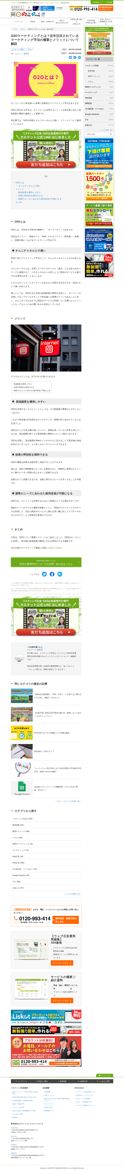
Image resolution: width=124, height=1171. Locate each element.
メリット (20, 188)
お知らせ (99, 125)
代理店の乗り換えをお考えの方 (76, 21)
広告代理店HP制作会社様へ (91, 21)
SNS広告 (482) (18, 862)
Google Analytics (99, 114)
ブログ (15, 29)
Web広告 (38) (17, 856)
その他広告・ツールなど (99, 108)
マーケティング (99, 92)
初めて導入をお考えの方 (62, 21)
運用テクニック (100, 76)
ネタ (99, 119)
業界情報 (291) (18, 825)
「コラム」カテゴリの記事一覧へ (67, 801)
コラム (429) (17, 837)
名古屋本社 (14, 1128)
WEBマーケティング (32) (22, 843)
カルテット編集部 (22, 53)
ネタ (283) (16, 881)
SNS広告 (99, 103)
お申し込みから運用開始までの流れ (106, 21)
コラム (23, 29)
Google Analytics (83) (20, 875)
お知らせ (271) (18, 887)
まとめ (19, 201)
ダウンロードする (60, 962)
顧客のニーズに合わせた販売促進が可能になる (40, 198)
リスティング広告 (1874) (22, 818)
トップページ (18, 21)
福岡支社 (14, 1153)
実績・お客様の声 (47, 21)
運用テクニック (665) (21, 831)
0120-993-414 (34, 918)
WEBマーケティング (99, 87)
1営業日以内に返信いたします (46, 563)
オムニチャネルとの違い (29, 185)
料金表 (32, 21)
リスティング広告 (18, 49)
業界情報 (100, 71)
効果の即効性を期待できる (30, 195)
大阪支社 (14, 1145)
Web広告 (99, 98)
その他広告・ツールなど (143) (24, 869)
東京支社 (14, 1136)
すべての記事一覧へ (73, 894)
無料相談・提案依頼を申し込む (66, 920)
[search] (110, 134)
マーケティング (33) (20, 850)
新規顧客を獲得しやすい (29, 192)
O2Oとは (20, 182)
